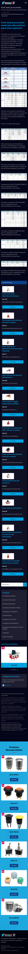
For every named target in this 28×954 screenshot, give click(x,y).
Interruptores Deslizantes (9, 603)
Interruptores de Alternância (7, 725)
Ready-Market (15, 950)
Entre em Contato (11, 730)
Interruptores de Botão (5, 724)
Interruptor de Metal (17, 725)
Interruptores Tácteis (16, 727)
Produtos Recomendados (14, 748)
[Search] (25, 584)
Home (4, 12)
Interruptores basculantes (9, 596)
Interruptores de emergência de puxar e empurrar (13, 628)
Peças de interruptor (8, 636)
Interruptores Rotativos (6, 728)
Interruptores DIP (21, 728)
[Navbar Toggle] (25, 2)
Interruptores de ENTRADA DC (11, 623)
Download (8, 685)
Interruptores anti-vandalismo (10, 611)
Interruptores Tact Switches (9, 619)
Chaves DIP (6, 632)
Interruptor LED (14, 728)
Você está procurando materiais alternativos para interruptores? (12, 15)
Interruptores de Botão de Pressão (11, 607)
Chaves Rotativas (7, 615)
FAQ (8, 12)
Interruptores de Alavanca (16, 724)
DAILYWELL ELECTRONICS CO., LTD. (10, 947)
